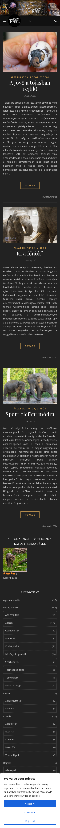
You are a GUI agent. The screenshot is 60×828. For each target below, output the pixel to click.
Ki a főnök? (30, 253)
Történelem (11, 677)
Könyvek (10, 739)
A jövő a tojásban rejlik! (30, 85)
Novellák (10, 708)
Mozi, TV (10, 747)
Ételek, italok (12, 646)
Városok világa (13, 685)
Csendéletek (12, 630)
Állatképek (10, 770)
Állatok (19, 248)
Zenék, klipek (12, 755)
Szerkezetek (12, 661)
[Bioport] (14, 20)
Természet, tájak (14, 669)
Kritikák (7, 716)
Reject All (30, 821)
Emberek (10, 638)
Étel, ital (9, 731)
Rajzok (7, 762)
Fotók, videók (40, 77)
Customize (30, 812)
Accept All (30, 803)
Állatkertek (11, 723)
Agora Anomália (11, 600)
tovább (30, 185)
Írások (6, 693)
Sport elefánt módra (30, 413)
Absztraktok (19, 77)
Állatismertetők (13, 700)
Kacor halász (10, 577)
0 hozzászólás (49, 196)
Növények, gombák (15, 654)
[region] (30, 800)
